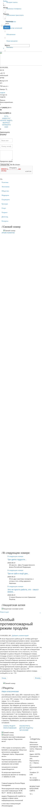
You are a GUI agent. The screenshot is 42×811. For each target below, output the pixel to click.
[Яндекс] (3, 41)
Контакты (9, 47)
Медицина (5, 195)
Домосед (5, 217)
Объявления (10, 34)
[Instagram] (3, 43)
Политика (5, 182)
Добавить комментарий (20, 635)
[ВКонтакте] (3, 39)
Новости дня (4, 612)
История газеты (11, 2)
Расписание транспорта (14, 15)
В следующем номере (15, 556)
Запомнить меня (4, 22)
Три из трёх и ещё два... (18, 573)
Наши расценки (11, 41)
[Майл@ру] (3, 35)
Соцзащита (6, 199)
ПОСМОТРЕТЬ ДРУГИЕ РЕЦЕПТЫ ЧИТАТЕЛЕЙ (26, 728)
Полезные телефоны (13, 9)
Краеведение (11, 21)
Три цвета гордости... (17, 559)
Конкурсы (5, 221)
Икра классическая (10, 691)
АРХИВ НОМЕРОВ (8, 233)
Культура (5, 204)
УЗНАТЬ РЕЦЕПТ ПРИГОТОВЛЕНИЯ (9, 727)
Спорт (4, 208)
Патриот (4, 212)
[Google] (3, 32)
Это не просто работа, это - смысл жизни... (23, 590)
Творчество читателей (14, 28)
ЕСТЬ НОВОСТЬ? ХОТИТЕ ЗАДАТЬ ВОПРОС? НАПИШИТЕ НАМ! (6, 121)
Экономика (5, 186)
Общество (5, 191)
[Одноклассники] (3, 37)
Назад (4, 678)
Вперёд (37, 678)
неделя (2, 92)
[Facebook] (3, 30)
